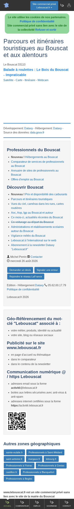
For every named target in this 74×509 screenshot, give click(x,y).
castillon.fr (11, 472)
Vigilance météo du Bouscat (28, 235)
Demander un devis (20, 270)
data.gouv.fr (37, 132)
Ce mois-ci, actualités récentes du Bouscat (37, 217)
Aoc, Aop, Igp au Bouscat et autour (32, 212)
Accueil (7, 506)
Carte (19, 80)
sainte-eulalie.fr (14, 452)
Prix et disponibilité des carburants (46, 194)
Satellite (8, 80)
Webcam (43, 80)
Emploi (37, 506)
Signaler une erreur (47, 270)
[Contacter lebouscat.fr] (68, 5)
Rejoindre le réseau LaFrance (25, 276)
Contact (67, 506)
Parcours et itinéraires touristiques (31, 199)
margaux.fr (34, 459)
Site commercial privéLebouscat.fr (44, 6)
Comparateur (22, 506)
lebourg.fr (51, 459)
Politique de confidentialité (37, 21)
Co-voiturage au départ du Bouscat (32, 222)
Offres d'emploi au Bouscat (27, 179)
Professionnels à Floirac (19, 465)
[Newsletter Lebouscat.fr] (62, 5)
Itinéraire (30, 80)
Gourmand (52, 506)
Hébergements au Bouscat (41, 157)
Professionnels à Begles (19, 478)
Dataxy (28, 128)
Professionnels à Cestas (51, 465)
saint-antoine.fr (14, 459)
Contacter (37, 256)
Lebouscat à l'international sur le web (33, 240)
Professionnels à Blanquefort (38, 472)
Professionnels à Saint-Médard (45, 452)
